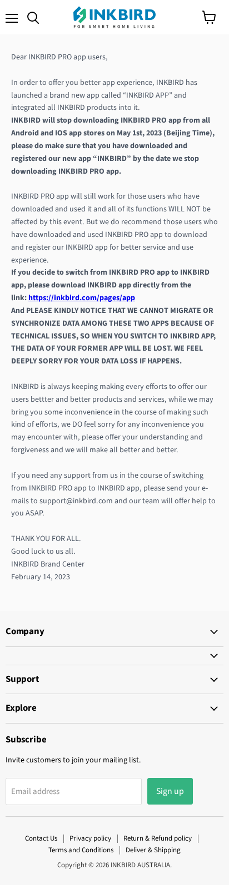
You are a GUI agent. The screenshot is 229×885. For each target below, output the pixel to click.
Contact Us (41, 838)
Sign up (170, 791)
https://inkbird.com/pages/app (81, 298)
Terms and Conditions (80, 850)
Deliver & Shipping (153, 850)
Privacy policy (90, 838)
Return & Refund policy (157, 838)
